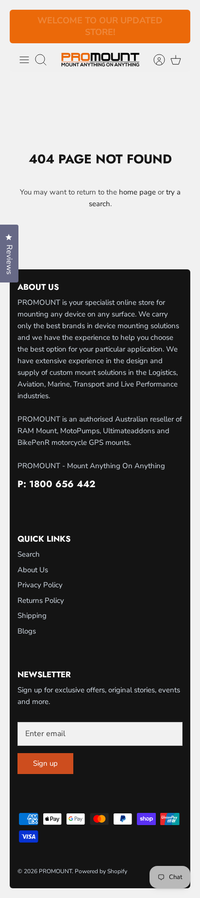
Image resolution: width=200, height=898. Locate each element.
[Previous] (23, 26)
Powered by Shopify (101, 871)
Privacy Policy (40, 585)
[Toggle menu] (24, 59)
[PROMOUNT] (100, 59)
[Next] (177, 26)
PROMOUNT (55, 871)
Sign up (45, 763)
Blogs (26, 631)
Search (28, 554)
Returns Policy (40, 600)
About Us (32, 570)
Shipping (32, 615)
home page (137, 192)
